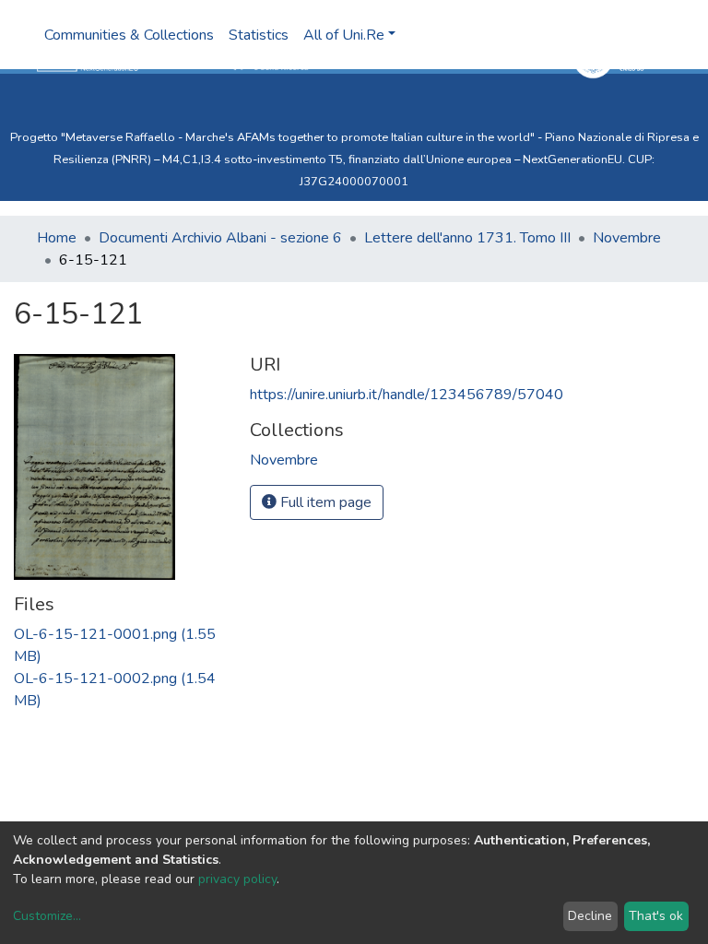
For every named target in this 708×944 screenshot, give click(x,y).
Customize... (47, 916)
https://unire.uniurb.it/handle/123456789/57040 (406, 394)
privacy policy (237, 879)
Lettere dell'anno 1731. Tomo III (467, 238)
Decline (590, 916)
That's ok (656, 916)
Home (57, 238)
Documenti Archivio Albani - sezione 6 (220, 238)
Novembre (627, 238)
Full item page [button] (324, 502)
